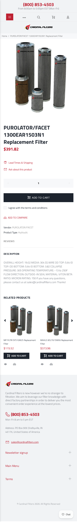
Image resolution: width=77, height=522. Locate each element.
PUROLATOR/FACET (22, 227)
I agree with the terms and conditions (27, 208)
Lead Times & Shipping (21, 162)
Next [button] (71, 320)
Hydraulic (23, 232)
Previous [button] (5, 320)
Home (4, 36)
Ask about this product (20, 169)
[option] (38, 77)
